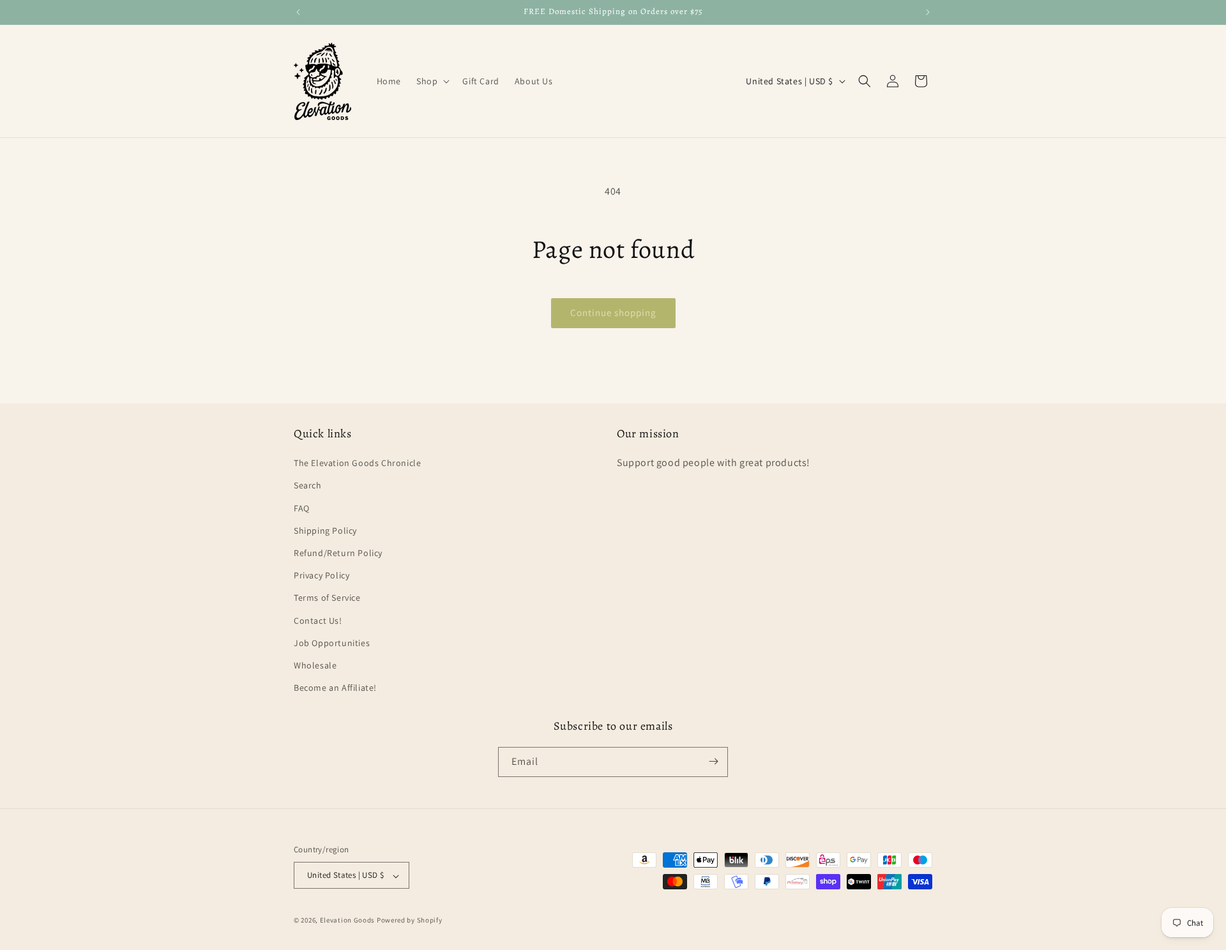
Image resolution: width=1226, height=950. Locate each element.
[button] (432, 81)
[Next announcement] (928, 12)
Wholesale (315, 665)
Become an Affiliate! (335, 688)
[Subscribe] (713, 761)
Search (308, 486)
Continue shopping (613, 312)
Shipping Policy (325, 530)
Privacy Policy (321, 576)
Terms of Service (327, 598)
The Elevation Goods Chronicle (357, 463)
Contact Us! (318, 620)
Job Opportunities (332, 643)
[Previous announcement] (298, 12)
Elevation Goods (347, 920)
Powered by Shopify (410, 920)
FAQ (302, 508)
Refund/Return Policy (338, 553)
